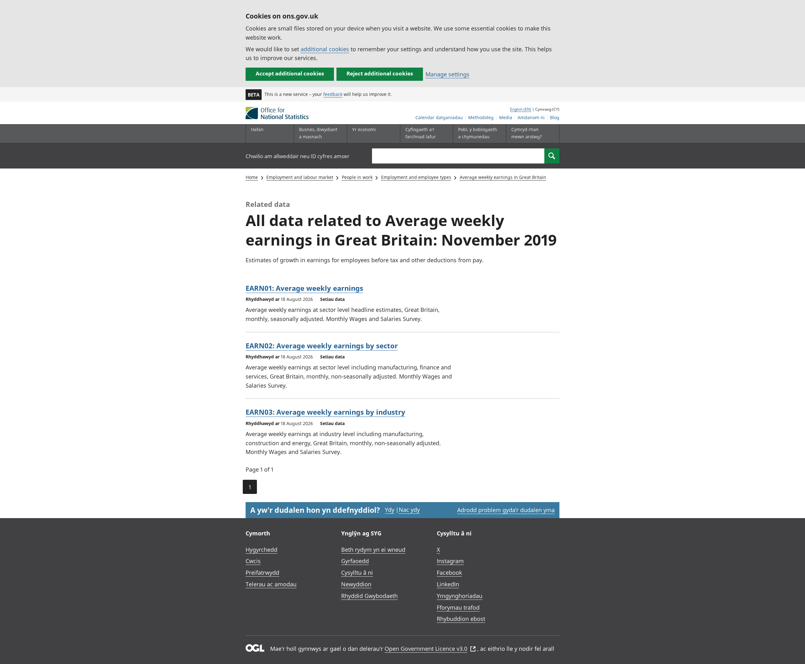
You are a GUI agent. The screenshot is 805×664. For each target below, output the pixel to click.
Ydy (389, 509)
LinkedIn (448, 584)
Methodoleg (481, 117)
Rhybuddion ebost (461, 618)
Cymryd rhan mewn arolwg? (526, 132)
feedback (332, 94)
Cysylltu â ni (357, 572)
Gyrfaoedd (355, 561)
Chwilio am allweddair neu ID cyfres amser (297, 156)
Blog (554, 117)
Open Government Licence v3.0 (426, 648)
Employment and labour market (299, 177)
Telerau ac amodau (271, 584)
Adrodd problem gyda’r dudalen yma (506, 510)
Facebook (449, 572)
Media (505, 117)
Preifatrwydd (262, 572)
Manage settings (447, 74)
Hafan (257, 129)
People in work (357, 177)
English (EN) (520, 109)
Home (252, 177)
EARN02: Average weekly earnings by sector (322, 345)
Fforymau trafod (458, 607)
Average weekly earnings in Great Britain (503, 177)
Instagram (450, 561)
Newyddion (356, 584)
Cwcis (253, 561)
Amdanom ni (531, 117)
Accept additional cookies (290, 73)
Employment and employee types (416, 177)
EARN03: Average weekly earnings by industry (325, 412)
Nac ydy (409, 509)
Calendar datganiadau (439, 117)
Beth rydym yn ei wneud (373, 549)
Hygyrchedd (261, 549)
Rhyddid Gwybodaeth (369, 596)
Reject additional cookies (380, 73)
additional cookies (325, 49)
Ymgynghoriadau (459, 596)
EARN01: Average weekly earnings (304, 288)
